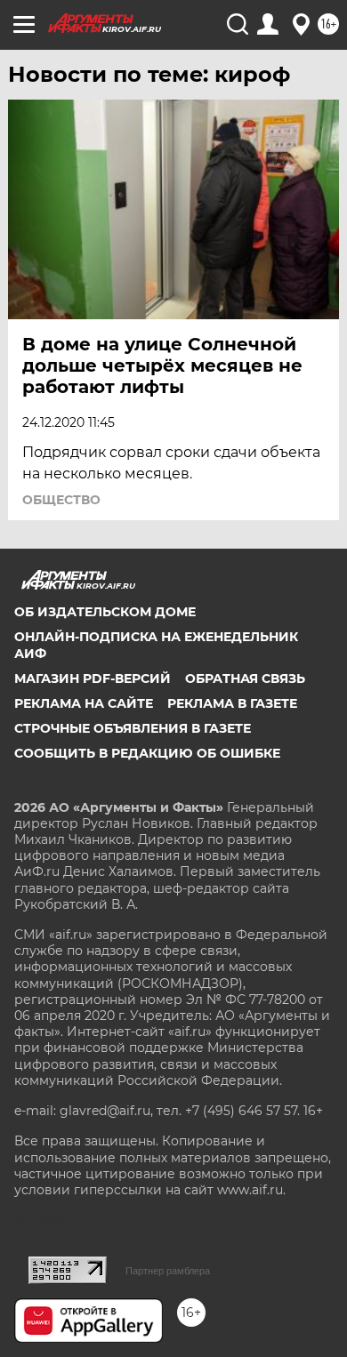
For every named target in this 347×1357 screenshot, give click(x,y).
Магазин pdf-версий (92, 678)
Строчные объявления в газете (132, 728)
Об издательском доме (105, 612)
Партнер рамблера (167, 1270)
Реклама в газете (232, 703)
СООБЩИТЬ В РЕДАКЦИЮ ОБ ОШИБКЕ (147, 753)
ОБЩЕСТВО (61, 500)
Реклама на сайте (83, 703)
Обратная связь (245, 678)
